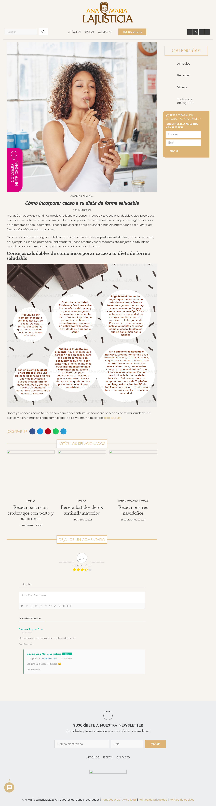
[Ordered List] (41, 606)
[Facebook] (190, 32)
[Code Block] (55, 606)
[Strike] (36, 606)
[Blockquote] (50, 606)
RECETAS (89, 32)
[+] (69, 606)
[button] (32, 431)
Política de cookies (181, 800)
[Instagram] (207, 32)
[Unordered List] (45, 606)
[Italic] (26, 606)
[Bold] (22, 606)
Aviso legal (129, 800)
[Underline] (31, 606)
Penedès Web (111, 800)
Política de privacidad (153, 800)
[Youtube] (201, 32)
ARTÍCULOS (74, 32)
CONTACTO (105, 32)
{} (64, 606)
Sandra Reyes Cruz (49, 658)
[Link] (60, 606)
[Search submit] (43, 31)
